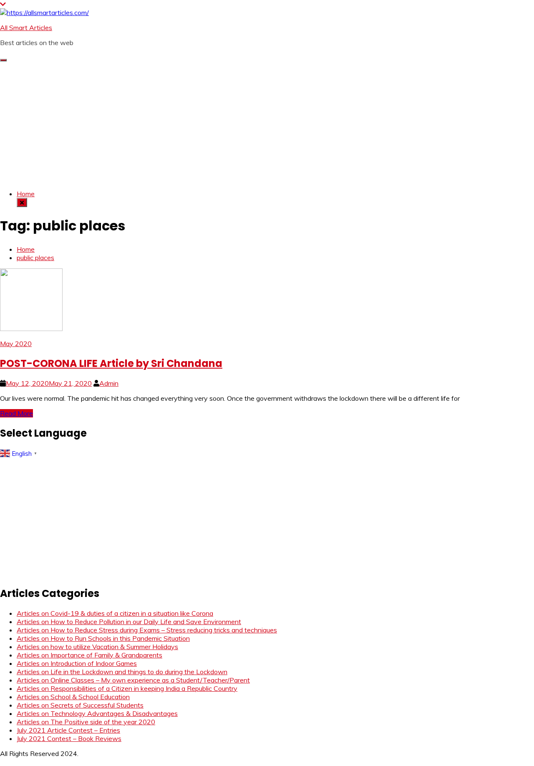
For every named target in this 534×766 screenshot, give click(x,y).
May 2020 (16, 343)
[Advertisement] (267, 124)
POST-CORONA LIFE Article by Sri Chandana (111, 363)
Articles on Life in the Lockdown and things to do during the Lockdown (122, 671)
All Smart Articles (26, 27)
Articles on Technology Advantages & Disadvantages (97, 713)
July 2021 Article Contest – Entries (68, 730)
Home (26, 194)
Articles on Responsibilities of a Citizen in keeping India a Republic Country (127, 688)
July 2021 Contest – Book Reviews (69, 738)
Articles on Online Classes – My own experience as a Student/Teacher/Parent (133, 680)
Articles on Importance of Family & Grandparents (89, 655)
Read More (16, 413)
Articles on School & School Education (73, 697)
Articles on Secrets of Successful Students (80, 705)
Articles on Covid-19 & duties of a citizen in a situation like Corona (115, 613)
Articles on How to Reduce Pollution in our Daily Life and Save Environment (129, 621)
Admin (108, 383)
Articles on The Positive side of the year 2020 (86, 722)
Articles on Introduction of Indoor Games (77, 663)
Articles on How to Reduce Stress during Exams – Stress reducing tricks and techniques (147, 630)
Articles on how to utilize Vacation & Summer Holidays (97, 646)
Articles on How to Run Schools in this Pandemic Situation (103, 638)
